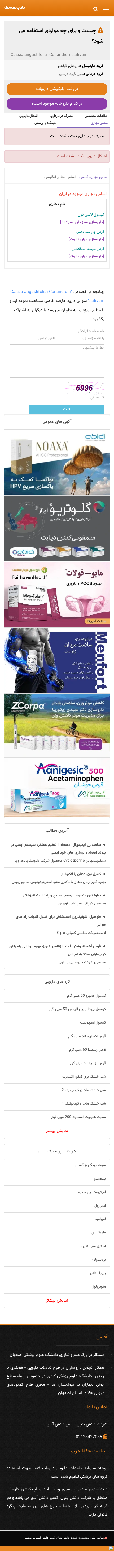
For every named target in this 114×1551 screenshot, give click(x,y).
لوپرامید (100, 1219)
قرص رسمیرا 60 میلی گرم (87, 1050)
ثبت (66, 409)
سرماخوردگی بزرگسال (90, 1165)
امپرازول (100, 1206)
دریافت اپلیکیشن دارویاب (57, 89)
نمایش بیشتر (57, 1131)
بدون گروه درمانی (71, 74)
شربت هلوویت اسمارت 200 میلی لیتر (78, 1117)
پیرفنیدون (99, 1179)
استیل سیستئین (93, 1246)
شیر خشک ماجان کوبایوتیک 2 (84, 1090)
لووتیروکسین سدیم (92, 1192)
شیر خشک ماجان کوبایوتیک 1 (84, 1104)
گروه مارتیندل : (91, 66)
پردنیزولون (98, 1260)
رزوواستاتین (97, 1273)
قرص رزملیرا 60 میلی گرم (88, 1063)
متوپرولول (99, 1287)
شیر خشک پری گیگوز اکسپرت (84, 1077)
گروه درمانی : (93, 74)
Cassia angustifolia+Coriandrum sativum (49, 55)
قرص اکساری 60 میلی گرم (87, 1036)
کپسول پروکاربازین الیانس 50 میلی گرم (77, 1009)
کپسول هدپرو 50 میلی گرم (86, 996)
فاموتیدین (98, 1233)
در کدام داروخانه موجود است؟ (57, 103)
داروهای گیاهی (69, 66)
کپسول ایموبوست (93, 1023)
